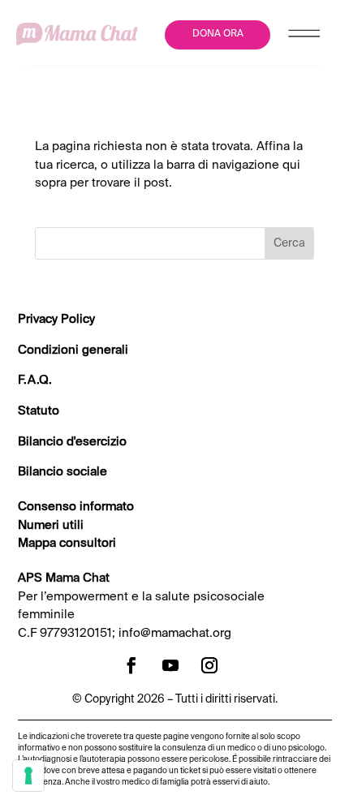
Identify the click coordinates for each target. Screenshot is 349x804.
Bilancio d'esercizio (72, 442)
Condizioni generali (73, 350)
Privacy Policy (56, 319)
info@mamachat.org (174, 633)
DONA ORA (217, 34)
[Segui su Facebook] (131, 665)
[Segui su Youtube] (170, 665)
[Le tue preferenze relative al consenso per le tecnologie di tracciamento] (28, 775)
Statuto (38, 411)
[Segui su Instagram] (209, 665)
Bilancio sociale (62, 472)
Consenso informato (76, 507)
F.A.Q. (35, 380)
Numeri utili (51, 525)
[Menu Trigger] (304, 37)
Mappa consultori (67, 543)
